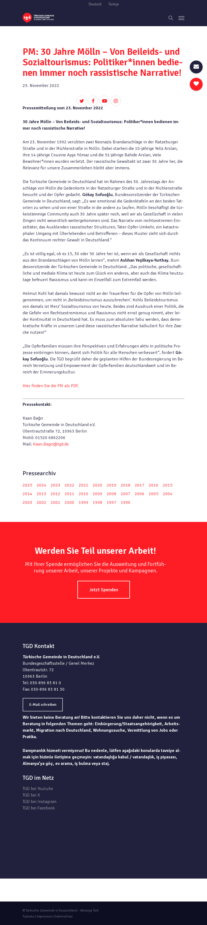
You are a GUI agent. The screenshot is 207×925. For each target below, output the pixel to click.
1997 (111, 502)
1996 (125, 502)
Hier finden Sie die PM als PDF (50, 386)
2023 (55, 485)
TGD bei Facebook (39, 808)
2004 (167, 494)
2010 (83, 494)
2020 (97, 485)
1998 (97, 502)
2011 (69, 494)
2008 (111, 494)
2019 (111, 485)
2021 (83, 485)
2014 (27, 494)
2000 (69, 502)
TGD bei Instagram (39, 801)
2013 (41, 494)
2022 (69, 485)
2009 (97, 494)
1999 (83, 502)
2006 (139, 494)
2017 (139, 485)
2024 (41, 485)
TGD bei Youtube (38, 788)
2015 (167, 485)
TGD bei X (31, 795)
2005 (153, 494)
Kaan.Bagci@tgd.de (51, 444)
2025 (27, 485)
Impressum (44, 916)
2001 (55, 502)
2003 (27, 502)
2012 (55, 494)
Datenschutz (63, 916)
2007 (125, 494)
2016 (153, 485)
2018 (125, 485)
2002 (41, 502)
